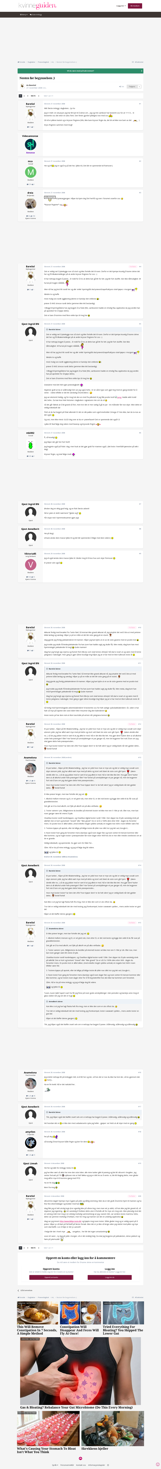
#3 (140, 192)
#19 (139, 1163)
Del (122, 87)
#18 (139, 1132)
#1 (140, 104)
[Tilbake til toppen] (80, 1458)
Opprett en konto (51, 1277)
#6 (140, 433)
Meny (24, 14)
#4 (140, 266)
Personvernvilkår (67, 1465)
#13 (139, 757)
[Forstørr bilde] (110, 115)
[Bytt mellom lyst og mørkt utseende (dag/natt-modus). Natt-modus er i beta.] (108, 1465)
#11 (139, 663)
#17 (139, 1106)
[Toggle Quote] (47, 329)
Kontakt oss (81, 1465)
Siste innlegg (37, 14)
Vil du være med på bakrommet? (80, 71)
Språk (54, 1465)
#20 (139, 1196)
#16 (139, 1072)
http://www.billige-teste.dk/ (71, 1221)
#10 (139, 627)
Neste (33, 96)
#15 (139, 922)
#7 (140, 504)
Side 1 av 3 (48, 96)
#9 (140, 553)
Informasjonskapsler (96, 1465)
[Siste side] (39, 96)
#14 (139, 865)
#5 (140, 324)
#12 (139, 724)
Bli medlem (135, 6)
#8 (140, 529)
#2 (140, 161)
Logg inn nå (109, 1277)
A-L (45, 88)
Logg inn (120, 6)
